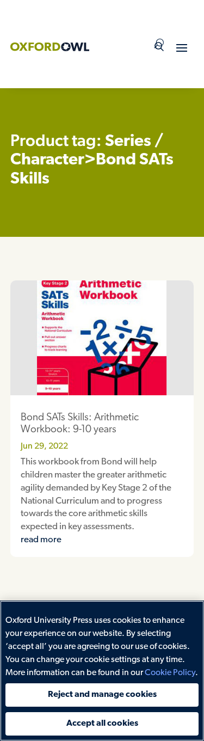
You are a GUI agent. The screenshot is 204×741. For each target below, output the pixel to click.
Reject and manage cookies (102, 694)
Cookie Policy (170, 673)
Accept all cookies (102, 723)
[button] (181, 47)
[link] (49, 47)
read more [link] (41, 539)
